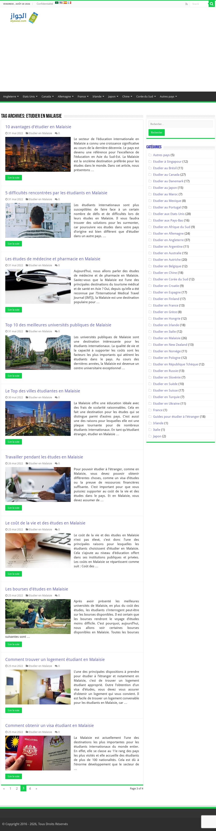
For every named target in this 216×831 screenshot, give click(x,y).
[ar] (56, 2)
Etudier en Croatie (166, 286)
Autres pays (167, 96)
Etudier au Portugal (167, 207)
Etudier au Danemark (168, 181)
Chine (126, 96)
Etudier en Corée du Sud (170, 279)
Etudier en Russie (165, 371)
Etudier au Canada (166, 175)
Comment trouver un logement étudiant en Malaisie (55, 659)
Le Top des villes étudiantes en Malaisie (42, 390)
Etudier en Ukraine (166, 403)
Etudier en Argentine (168, 247)
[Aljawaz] (24, 17)
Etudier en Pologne (167, 358)
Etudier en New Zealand (170, 345)
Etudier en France (165, 305)
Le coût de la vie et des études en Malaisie (45, 523)
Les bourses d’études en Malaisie (36, 589)
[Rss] (186, 4)
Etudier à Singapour (167, 161)
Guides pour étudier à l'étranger (176, 417)
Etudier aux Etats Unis (169, 214)
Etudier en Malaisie (40, 133)
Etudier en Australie (167, 253)
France (82, 96)
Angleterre (9, 96)
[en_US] (61, 2)
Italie (156, 430)
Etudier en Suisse (165, 390)
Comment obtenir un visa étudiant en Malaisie (49, 725)
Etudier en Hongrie (166, 318)
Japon (112, 96)
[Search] (212, 4)
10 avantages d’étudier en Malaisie (38, 126)
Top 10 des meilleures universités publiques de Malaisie (58, 324)
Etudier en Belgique (167, 266)
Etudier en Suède (165, 384)
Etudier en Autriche (167, 260)
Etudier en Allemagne (168, 233)
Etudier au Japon (165, 188)
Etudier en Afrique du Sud (171, 227)
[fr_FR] (69, 2)
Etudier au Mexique (167, 201)
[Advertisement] (108, 55)
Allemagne (64, 96)
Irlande (97, 96)
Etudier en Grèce (165, 312)
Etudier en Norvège (167, 351)
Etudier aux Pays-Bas (168, 220)
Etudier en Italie (164, 332)
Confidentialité (45, 3)
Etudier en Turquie (166, 397)
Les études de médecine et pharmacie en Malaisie (52, 258)
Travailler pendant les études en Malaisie (44, 456)
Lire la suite (13, 177)
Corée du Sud (144, 96)
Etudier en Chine (165, 273)
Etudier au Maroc (165, 194)
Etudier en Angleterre (168, 240)
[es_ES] (65, 2)
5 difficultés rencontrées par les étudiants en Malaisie (56, 192)
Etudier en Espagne (167, 292)
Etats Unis (29, 96)
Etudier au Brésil (165, 168)
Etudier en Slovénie (167, 377)
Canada (46, 96)
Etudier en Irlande (166, 325)
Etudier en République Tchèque (175, 364)
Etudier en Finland (166, 299)
